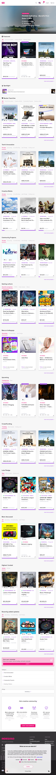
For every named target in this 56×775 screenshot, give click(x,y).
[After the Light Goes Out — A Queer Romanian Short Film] (46, 392)
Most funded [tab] (11, 426)
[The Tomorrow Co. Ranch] (28, 252)
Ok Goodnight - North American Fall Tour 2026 (27, 220)
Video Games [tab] (22, 287)
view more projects (49, 81)
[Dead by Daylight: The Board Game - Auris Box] (10, 298)
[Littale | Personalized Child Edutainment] (10, 345)
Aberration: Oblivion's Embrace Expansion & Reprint (27, 313)
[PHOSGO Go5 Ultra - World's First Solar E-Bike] (46, 50)
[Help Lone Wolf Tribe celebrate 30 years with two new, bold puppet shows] (46, 205)
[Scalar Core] (10, 485)
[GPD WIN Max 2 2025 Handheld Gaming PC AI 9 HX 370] (28, 113)
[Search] (36, 3)
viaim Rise (24, 358)
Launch (27, 663)
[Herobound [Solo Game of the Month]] (46, 298)
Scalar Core (7, 498)
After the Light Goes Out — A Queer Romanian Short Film (46, 406)
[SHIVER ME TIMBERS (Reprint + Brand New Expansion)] (46, 485)
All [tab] (2, 39)
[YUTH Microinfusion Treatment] (28, 392)
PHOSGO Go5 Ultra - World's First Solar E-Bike (46, 64)
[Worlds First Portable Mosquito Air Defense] (46, 113)
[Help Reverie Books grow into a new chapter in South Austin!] (10, 252)
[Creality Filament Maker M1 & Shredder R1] (10, 113)
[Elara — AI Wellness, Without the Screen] (46, 345)
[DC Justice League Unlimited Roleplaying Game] (28, 485)
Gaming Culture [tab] (27, 39)
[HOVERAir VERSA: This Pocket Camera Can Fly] (10, 159)
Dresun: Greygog (8, 405)
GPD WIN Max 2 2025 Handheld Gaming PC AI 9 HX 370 (28, 127)
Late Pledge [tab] (24, 147)
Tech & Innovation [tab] (9, 39)
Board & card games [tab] (7, 287)
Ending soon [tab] (32, 147)
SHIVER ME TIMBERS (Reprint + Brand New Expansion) (46, 499)
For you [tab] (4, 147)
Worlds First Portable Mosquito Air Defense (46, 127)
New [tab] (11, 380)
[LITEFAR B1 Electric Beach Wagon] (28, 159)
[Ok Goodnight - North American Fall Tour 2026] (28, 205)
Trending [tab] (4, 426)
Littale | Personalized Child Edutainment (9, 359)
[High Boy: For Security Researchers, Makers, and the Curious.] (10, 50)
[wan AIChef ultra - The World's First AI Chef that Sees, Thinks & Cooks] (28, 50)
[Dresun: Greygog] (10, 392)
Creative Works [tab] (18, 39)
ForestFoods (44, 265)
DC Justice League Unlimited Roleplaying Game (27, 499)
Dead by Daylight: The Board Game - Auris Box (9, 313)
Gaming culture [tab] (37, 101)
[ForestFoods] (46, 252)
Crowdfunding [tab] (16, 147)
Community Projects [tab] (28, 101)
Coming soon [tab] (5, 380)
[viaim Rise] (28, 345)
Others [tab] (28, 287)
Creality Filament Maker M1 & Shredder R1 (8, 127)
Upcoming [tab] (9, 147)
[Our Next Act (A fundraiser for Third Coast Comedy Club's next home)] (10, 205)
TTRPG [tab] (15, 287)
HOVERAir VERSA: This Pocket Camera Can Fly (9, 173)
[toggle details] (17, 78)
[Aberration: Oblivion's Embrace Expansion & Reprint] (28, 298)
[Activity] (43, 3)
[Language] (40, 3)
